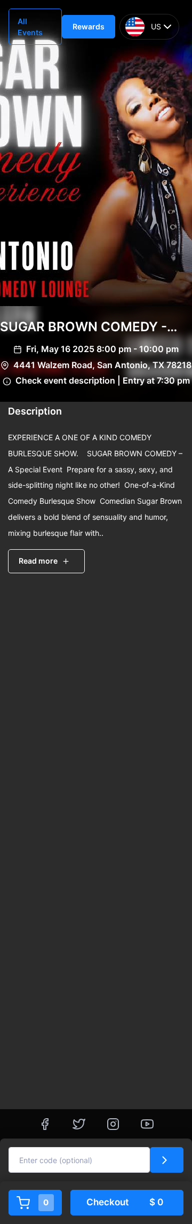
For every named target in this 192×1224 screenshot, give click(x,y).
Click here (158, 1026)
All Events (30, 27)
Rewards (89, 26)
